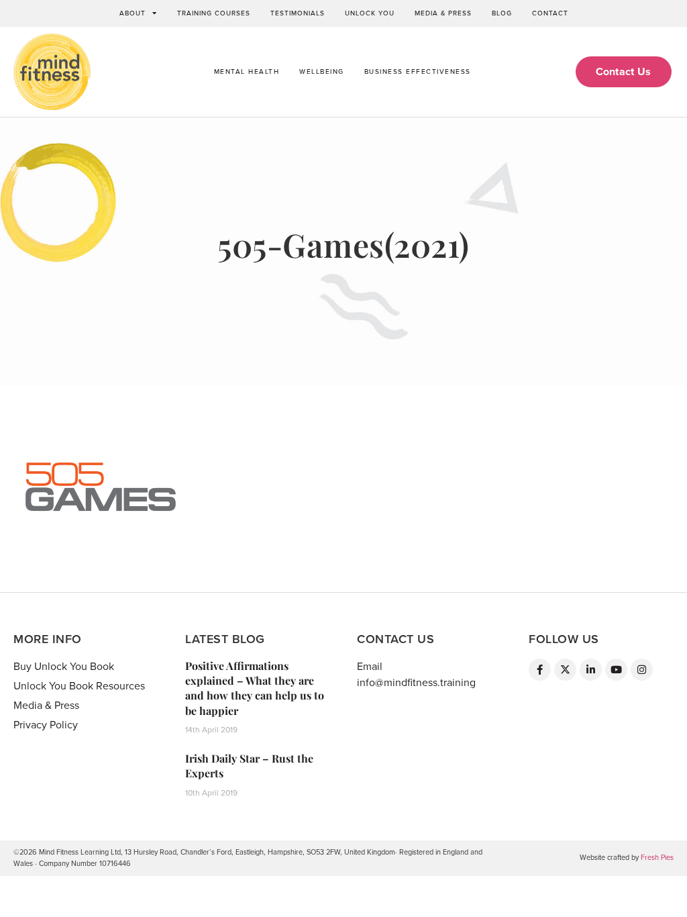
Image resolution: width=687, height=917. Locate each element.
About (132, 13)
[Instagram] (642, 670)
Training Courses (213, 13)
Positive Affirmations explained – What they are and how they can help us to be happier (254, 688)
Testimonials (297, 13)
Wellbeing (321, 72)
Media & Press (443, 13)
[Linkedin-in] (591, 670)
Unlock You (369, 13)
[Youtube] (616, 670)
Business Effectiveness (417, 72)
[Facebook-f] (540, 670)
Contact (550, 13)
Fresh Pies (657, 857)
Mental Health (247, 72)
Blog (502, 13)
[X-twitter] (565, 670)
